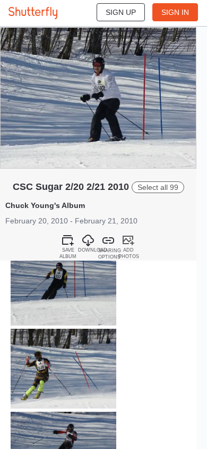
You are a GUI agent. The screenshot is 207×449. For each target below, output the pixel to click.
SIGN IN (175, 12)
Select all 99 (157, 187)
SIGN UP (121, 12)
